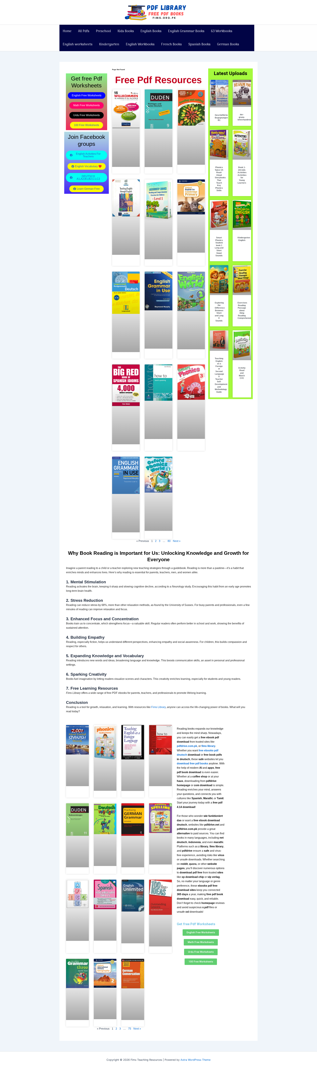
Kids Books (126, 31)
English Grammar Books (186, 31)
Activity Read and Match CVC (242, 373)
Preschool (103, 31)
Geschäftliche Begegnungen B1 (221, 117)
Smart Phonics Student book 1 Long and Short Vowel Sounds (219, 246)
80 (169, 541)
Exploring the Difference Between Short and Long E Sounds (220, 312)
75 (129, 1028)
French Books (171, 44)
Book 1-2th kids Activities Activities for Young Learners (242, 175)
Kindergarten (109, 44)
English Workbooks (140, 44)
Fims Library (158, 707)
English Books (151, 31)
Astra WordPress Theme (195, 1059)
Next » (176, 541)
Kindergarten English (244, 238)
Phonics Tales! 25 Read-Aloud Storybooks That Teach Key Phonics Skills (220, 179)
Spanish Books (199, 44)
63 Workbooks (221, 31)
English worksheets (77, 44)
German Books (228, 44)
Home (67, 31)
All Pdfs (83, 31)
